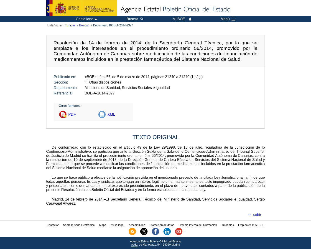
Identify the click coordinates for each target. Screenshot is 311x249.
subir (257, 215)
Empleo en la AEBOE (251, 225)
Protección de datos (162, 225)
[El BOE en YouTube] (178, 234)
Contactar (53, 225)
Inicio (71, 25)
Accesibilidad (137, 225)
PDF (72, 114)
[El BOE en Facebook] (155, 234)
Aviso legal (117, 225)
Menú (225, 19)
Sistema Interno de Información (197, 225)
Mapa (102, 225)
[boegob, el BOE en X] (144, 234)
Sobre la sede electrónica (79, 225)
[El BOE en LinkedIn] (167, 234)
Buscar (84, 25)
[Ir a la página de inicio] (175, 9)
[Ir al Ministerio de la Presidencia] (81, 8)
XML (111, 114)
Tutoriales (228, 225)
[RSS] (132, 234)
